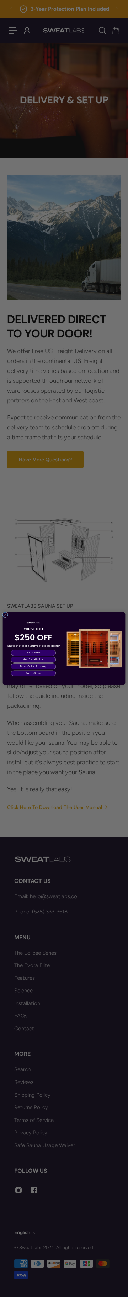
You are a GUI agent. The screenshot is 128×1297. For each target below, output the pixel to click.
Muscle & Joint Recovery (33, 666)
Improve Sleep (33, 653)
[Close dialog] (5, 614)
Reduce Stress (33, 673)
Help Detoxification (33, 659)
